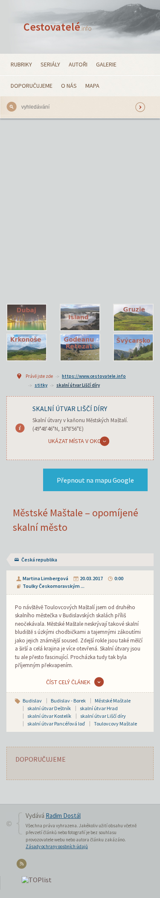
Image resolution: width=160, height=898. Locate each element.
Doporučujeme (31, 85)
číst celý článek (68, 682)
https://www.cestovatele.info (94, 376)
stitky (41, 385)
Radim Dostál (63, 816)
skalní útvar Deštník (49, 708)
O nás (69, 85)
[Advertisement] (80, 211)
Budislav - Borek (68, 700)
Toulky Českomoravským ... (53, 586)
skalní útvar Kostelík (49, 716)
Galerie (106, 64)
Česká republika (39, 559)
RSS (22, 865)
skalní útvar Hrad (99, 708)
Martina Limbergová (45, 578)
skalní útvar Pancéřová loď (56, 723)
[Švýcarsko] (133, 347)
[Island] (80, 318)
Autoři (78, 64)
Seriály (50, 64)
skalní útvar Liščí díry (78, 385)
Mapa (92, 85)
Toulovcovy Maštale (115, 723)
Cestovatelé (57, 27)
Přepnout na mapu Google (95, 480)
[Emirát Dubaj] (26, 318)
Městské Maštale (113, 700)
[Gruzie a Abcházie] (133, 318)
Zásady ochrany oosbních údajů (57, 846)
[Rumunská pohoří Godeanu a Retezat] (80, 347)
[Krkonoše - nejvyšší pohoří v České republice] (26, 347)
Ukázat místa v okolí (76, 441)
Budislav (32, 700)
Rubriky (21, 64)
